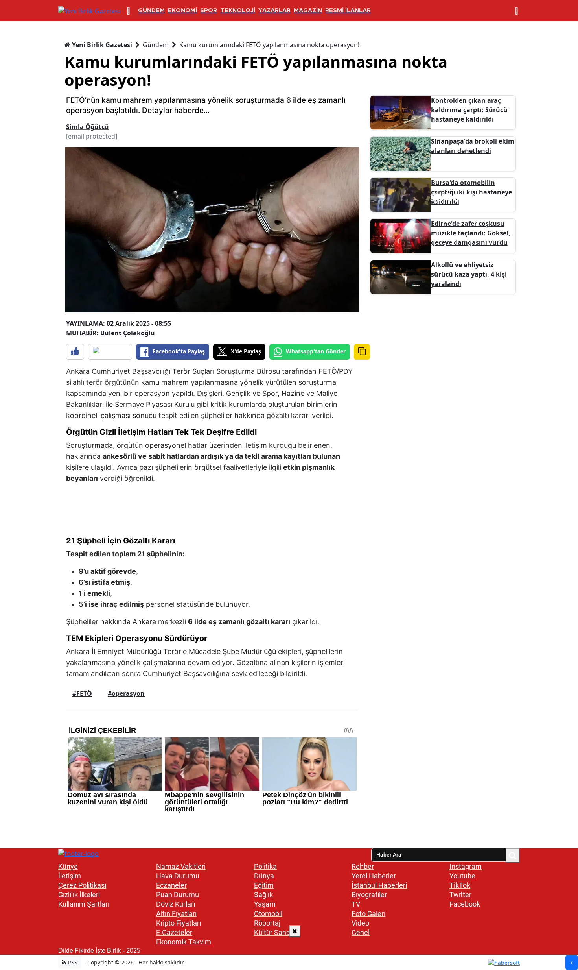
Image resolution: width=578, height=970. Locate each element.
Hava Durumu (177, 876)
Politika (265, 866)
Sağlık (263, 895)
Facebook (464, 904)
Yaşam (265, 904)
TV (356, 904)
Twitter (460, 895)
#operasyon (126, 693)
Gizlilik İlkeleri (79, 895)
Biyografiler (369, 895)
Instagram (465, 866)
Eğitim (264, 885)
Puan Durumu (177, 895)
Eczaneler (171, 885)
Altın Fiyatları (176, 913)
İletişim (69, 876)
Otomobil (268, 913)
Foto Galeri (368, 913)
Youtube (462, 876)
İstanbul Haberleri (379, 885)
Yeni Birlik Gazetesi (101, 45)
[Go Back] (571, 962)
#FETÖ (82, 693)
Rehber (363, 866)
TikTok (459, 885)
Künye (68, 866)
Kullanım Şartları (83, 904)
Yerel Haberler (374, 876)
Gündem (156, 45)
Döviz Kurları (175, 904)
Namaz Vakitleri (181, 866)
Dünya (264, 876)
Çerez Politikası (82, 885)
